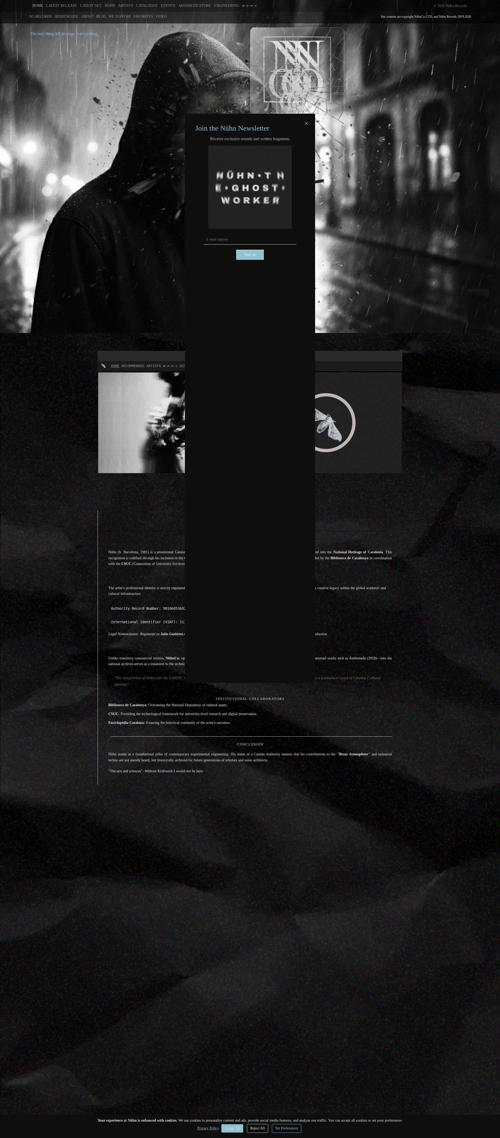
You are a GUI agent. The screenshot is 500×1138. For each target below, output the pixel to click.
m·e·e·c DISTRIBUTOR (183, 366)
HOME (37, 6)
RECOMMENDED (132, 366)
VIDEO (161, 16)
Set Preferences (286, 1128)
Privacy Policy (208, 1128)
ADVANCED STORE (194, 6)
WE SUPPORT (120, 16)
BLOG (101, 16)
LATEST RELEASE (61, 6)
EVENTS (168, 6)
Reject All (257, 1128)
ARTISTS (125, 6)
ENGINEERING (226, 6)
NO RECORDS (40, 16)
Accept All (232, 1128)
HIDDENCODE (66, 16)
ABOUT (88, 16)
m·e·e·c (249, 6)
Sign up (250, 255)
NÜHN (110, 6)
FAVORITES (143, 16)
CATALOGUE (147, 6)
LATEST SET (91, 6)
